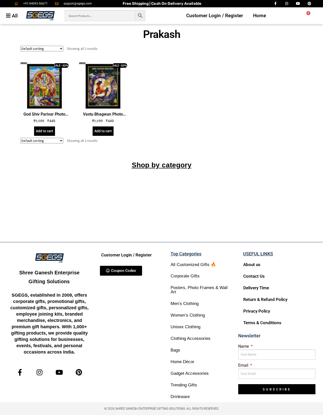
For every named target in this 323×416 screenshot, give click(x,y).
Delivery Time (256, 287)
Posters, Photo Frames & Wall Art (199, 289)
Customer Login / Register (214, 15)
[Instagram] (39, 372)
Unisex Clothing (185, 326)
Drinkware (180, 396)
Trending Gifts (184, 385)
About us (251, 264)
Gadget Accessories (190, 373)
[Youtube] (59, 372)
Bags (175, 350)
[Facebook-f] (20, 372)
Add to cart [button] (44, 131)
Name (244, 346)
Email (243, 365)
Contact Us (254, 276)
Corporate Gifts (185, 276)
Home (259, 15)
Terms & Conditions (262, 322)
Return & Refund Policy (265, 299)
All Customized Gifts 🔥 (193, 264)
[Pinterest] (79, 372)
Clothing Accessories (190, 338)
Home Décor (182, 361)
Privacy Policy (256, 311)
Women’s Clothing (188, 315)
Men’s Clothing (185, 303)
